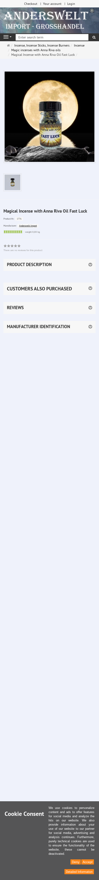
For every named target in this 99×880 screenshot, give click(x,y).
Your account (52, 4)
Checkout (30, 4)
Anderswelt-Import (28, 225)
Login (71, 4)
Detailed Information (79, 872)
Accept (88, 862)
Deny (75, 862)
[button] (49, 289)
